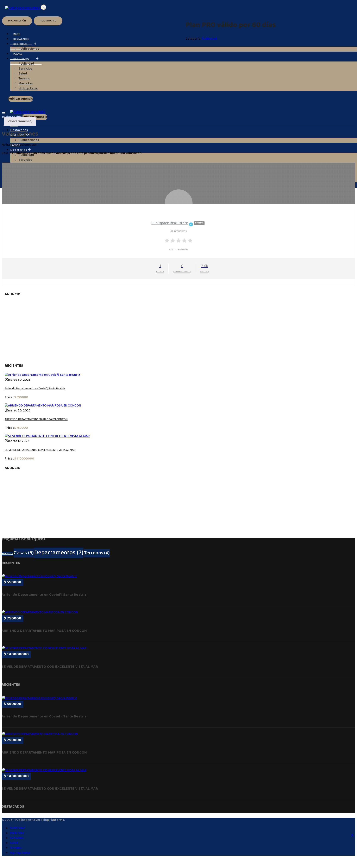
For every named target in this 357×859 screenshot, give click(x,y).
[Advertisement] (178, 330)
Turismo (15, 848)
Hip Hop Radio (20, 853)
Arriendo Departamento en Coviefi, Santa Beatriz (35, 388)
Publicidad (209, 39)
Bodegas (7, 554)
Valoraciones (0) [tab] (19, 121)
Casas (24, 553)
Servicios (25, 160)
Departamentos (58, 553)
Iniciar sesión (17, 21)
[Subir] (352, 835)
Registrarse (48, 21)
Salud (14, 843)
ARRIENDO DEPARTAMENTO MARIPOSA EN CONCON (36, 419)
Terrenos (97, 553)
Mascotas (17, 833)
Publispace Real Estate (177, 223)
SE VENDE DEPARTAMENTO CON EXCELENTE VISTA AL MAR (40, 450)
